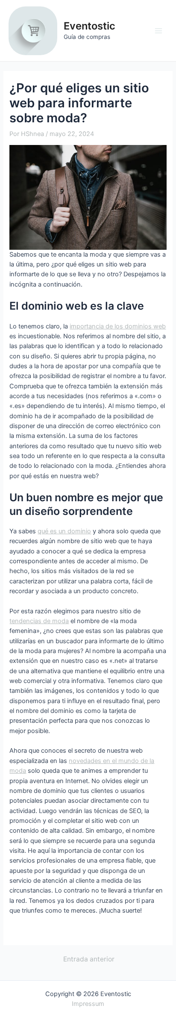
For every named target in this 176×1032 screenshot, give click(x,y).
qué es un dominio (64, 531)
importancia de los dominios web (118, 326)
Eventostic (89, 26)
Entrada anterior (88, 959)
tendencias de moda (39, 621)
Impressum (88, 1004)
